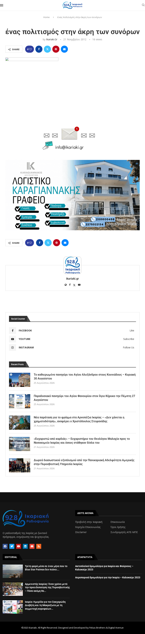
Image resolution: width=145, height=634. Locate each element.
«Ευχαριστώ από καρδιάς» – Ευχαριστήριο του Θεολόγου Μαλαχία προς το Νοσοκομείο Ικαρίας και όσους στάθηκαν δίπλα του (82, 440)
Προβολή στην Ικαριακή (88, 522)
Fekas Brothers (97, 627)
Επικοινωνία (118, 522)
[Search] (143, 5)
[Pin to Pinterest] (55, 49)
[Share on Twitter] (47, 49)
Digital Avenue (116, 627)
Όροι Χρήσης (118, 527)
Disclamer (81, 532)
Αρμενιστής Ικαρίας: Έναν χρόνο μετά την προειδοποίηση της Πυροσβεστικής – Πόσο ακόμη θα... (47, 587)
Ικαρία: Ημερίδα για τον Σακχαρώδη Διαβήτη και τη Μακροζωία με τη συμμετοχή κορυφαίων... (45, 605)
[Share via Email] (64, 49)
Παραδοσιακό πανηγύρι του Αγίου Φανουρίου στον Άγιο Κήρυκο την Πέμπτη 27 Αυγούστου (84, 398)
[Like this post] (30, 49)
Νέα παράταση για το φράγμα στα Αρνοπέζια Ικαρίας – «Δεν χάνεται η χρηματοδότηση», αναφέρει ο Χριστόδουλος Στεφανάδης (79, 419)
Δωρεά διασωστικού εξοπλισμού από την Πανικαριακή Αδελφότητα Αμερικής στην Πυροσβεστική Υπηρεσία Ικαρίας (84, 462)
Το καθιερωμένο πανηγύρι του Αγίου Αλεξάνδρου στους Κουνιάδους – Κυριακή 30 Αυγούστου (85, 376)
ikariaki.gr (51, 39)
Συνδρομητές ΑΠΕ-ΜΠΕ (124, 532)
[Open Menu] (1, 5)
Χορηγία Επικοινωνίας (87, 527)
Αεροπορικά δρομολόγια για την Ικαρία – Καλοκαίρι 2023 (107, 577)
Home (46, 17)
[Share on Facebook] (38, 49)
